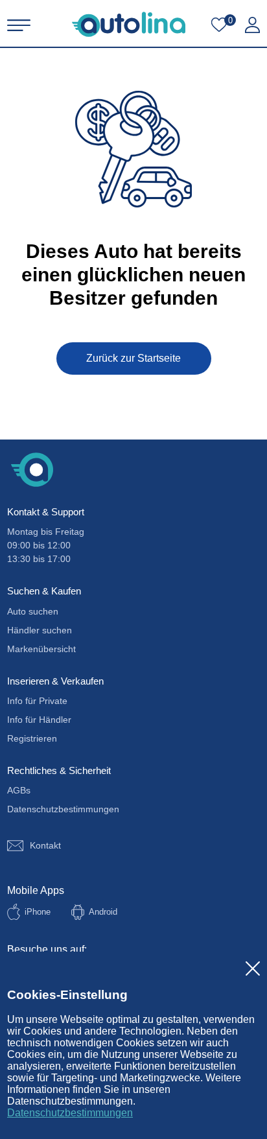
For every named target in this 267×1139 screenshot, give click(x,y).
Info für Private (37, 701)
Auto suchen (32, 611)
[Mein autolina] (252, 25)
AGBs (18, 790)
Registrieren (32, 738)
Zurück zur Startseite (133, 358)
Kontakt (45, 845)
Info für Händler (39, 719)
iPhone (38, 912)
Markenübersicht (41, 649)
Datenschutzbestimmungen (70, 1112)
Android (103, 912)
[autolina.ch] (128, 24)
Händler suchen (39, 630)
